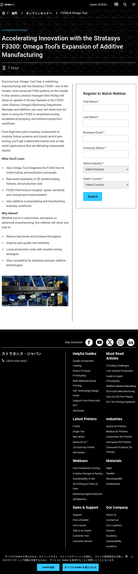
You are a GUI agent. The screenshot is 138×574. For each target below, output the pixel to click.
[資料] (22, 13)
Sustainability (113, 541)
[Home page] (2, 13)
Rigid (109, 468)
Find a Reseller (81, 520)
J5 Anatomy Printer (84, 447)
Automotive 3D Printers (119, 436)
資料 (14, 13)
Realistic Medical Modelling (121, 386)
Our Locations (114, 525)
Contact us (112, 520)
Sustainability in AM (84, 478)
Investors (111, 546)
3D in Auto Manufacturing (120, 391)
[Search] (125, 4)
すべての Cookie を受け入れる (80, 567)
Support (77, 514)
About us (111, 514)
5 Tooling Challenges (117, 365)
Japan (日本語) (98, 4)
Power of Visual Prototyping (81, 373)
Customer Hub (81, 535)
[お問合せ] (116, 4)
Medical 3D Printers (117, 431)
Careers (110, 530)
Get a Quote (79, 525)
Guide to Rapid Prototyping (114, 378)
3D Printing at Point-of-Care (85, 486)
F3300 (76, 426)
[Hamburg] (133, 4)
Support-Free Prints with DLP (86, 403)
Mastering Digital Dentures (87, 494)
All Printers (79, 452)
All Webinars (79, 499)
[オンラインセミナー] (57, 13)
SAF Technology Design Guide (86, 393)
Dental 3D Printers (116, 426)
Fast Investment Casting (86, 468)
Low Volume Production (119, 370)
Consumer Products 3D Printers (119, 449)
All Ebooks (78, 410)
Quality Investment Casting (83, 363)
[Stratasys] (7, 4)
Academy (111, 535)
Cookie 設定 (48, 567)
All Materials (113, 483)
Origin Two (79, 431)
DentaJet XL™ (80, 442)
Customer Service (82, 541)
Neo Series (78, 436)
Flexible (110, 473)
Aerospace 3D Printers (118, 442)
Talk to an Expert (82, 530)
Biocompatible (114, 478)
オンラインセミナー (39, 13)
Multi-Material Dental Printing (84, 383)
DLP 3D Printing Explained (120, 401)
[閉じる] (132, 557)
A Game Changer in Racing (87, 473)
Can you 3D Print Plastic (119, 396)
